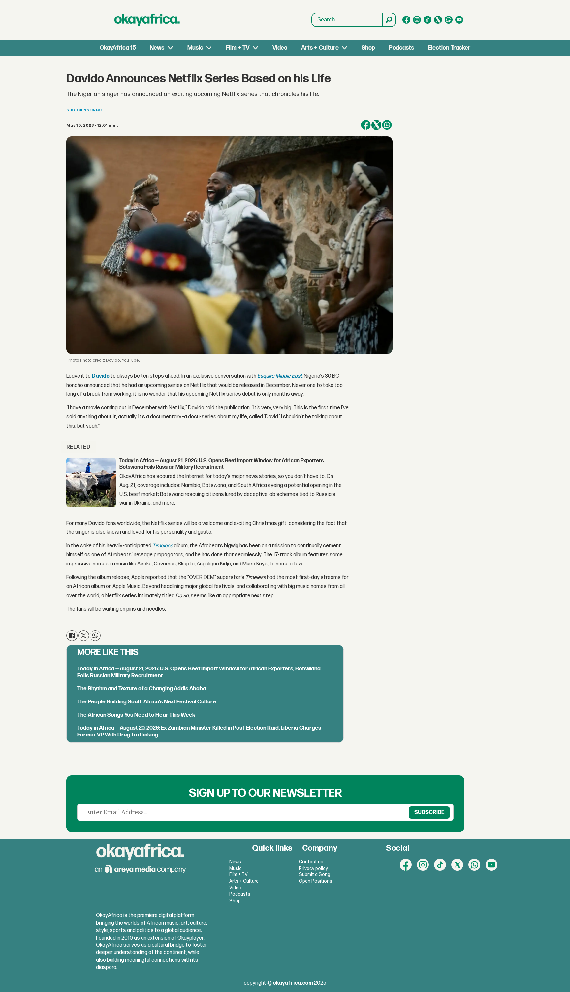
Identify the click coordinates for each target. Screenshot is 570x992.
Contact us (311, 862)
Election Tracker (449, 47)
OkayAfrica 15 (118, 47)
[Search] (388, 19)
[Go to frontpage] (147, 19)
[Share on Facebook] (366, 125)
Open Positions (315, 881)
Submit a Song (314, 874)
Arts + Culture (320, 47)
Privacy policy (313, 868)
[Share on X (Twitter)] (376, 125)
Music (195, 47)
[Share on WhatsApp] (387, 125)
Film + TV (237, 47)
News (157, 47)
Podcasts (401, 47)
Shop (368, 47)
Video (279, 47)
